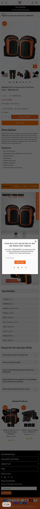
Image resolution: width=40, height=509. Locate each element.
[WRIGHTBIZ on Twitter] (18, 267)
